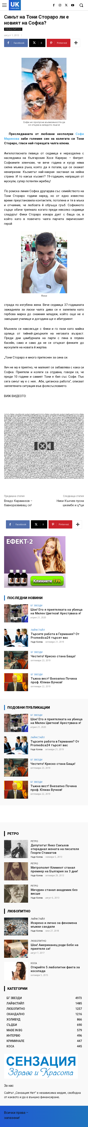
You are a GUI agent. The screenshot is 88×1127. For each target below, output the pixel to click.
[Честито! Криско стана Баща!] (16, 660)
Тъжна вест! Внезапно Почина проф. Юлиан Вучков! (54, 680)
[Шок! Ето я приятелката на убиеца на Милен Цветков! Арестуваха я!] (16, 613)
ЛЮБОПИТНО (13, 29)
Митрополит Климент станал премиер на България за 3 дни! (54, 869)
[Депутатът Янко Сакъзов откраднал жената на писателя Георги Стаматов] (16, 849)
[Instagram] (60, 5)
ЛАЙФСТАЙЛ (38, 630)
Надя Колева (37, 641)
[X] (66, 5)
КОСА (34, 963)
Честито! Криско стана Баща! (53, 656)
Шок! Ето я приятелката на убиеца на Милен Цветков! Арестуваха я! (56, 611)
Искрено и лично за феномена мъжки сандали (54, 924)
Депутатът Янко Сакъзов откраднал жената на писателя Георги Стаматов (55, 849)
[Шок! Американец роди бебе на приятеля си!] (16, 949)
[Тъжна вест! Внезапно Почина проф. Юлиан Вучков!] (16, 682)
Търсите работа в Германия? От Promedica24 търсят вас (55, 636)
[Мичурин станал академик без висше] (16, 894)
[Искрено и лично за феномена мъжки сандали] (16, 927)
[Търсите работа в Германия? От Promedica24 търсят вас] (16, 638)
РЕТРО (34, 841)
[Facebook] (54, 5)
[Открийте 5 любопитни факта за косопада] (16, 971)
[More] (76, 43)
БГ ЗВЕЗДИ (36, 605)
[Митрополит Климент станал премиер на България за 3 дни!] (16, 871)
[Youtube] (72, 5)
